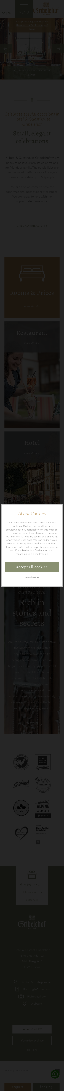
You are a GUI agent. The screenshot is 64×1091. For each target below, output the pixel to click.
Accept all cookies (31, 566)
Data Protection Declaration (31, 550)
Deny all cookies (32, 577)
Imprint (43, 553)
